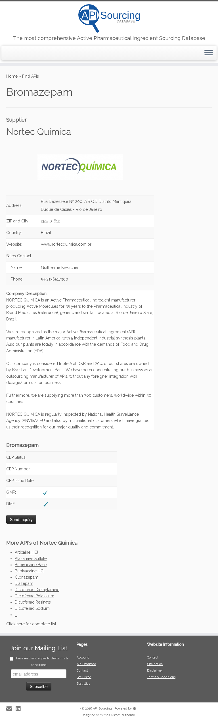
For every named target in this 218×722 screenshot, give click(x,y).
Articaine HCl (26, 552)
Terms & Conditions (161, 677)
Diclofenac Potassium (34, 596)
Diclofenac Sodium (32, 608)
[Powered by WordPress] (135, 708)
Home (12, 76)
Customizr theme (122, 715)
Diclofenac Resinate (33, 602)
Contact (82, 670)
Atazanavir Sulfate (31, 558)
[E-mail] (11, 709)
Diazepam (24, 583)
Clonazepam (26, 577)
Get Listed (84, 677)
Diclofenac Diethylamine (37, 589)
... (16, 614)
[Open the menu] (208, 53)
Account (83, 657)
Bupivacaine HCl (30, 571)
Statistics (83, 683)
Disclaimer (155, 670)
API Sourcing (102, 708)
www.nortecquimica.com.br (66, 244)
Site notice (155, 664)
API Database (86, 664)
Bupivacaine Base (31, 564)
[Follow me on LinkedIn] (20, 709)
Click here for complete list (31, 624)
